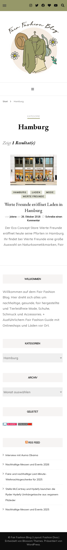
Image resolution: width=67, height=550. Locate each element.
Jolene (13, 216)
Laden (36, 192)
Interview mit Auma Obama (22, 455)
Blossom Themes (33, 540)
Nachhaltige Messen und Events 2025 (27, 509)
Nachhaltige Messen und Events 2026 (27, 464)
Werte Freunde (33, 196)
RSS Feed (34, 442)
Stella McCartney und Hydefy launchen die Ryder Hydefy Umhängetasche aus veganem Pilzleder (32, 494)
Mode (50, 192)
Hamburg (19, 192)
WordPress (33, 544)
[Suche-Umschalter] (62, 5)
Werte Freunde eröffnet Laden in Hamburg (33, 207)
